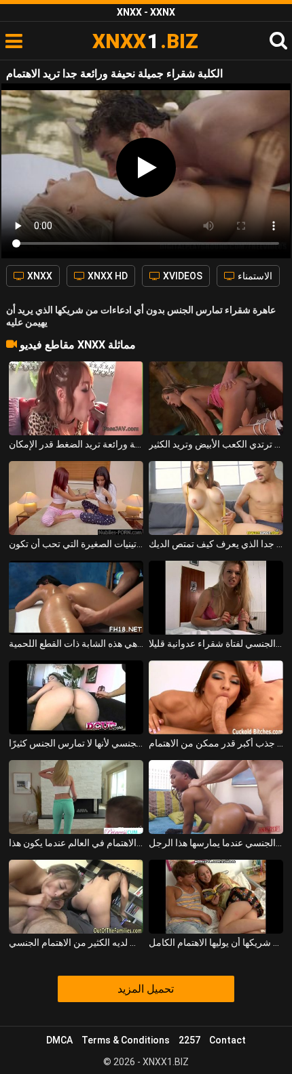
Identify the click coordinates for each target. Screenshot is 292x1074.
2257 (189, 1040)
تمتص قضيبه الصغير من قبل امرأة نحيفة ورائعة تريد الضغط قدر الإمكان (76, 444)
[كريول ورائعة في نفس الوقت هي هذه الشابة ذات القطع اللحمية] (76, 598)
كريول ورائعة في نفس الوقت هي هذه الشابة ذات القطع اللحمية (76, 643)
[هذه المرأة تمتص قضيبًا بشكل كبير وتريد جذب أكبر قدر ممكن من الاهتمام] (216, 697)
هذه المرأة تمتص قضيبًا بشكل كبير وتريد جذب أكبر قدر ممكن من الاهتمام (216, 743)
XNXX (38, 276)
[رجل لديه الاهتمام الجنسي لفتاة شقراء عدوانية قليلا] (216, 598)
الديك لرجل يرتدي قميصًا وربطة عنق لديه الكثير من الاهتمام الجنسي (76, 942)
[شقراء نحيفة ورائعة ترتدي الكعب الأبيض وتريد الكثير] (216, 398)
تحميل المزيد (145, 988)
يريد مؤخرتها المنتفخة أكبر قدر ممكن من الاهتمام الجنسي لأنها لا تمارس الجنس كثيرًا (76, 743)
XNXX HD (107, 276)
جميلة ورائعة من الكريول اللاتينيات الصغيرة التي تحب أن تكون (76, 543)
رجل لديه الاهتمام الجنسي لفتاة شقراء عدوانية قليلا (216, 643)
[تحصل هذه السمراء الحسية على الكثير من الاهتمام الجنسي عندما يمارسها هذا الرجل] (216, 797)
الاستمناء (254, 276)
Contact (227, 1040)
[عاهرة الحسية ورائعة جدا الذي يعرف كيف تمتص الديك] (216, 498)
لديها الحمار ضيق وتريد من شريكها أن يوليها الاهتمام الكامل (216, 942)
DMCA (59, 1040)
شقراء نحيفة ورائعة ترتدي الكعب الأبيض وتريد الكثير (216, 444)
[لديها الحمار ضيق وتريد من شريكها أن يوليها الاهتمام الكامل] (216, 897)
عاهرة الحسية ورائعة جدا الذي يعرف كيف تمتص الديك (216, 543)
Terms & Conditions (125, 1040)
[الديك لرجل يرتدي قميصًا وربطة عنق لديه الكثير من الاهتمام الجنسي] (76, 897)
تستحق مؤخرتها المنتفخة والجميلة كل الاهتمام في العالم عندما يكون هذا (76, 842)
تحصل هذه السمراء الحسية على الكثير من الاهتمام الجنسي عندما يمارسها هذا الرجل (216, 842)
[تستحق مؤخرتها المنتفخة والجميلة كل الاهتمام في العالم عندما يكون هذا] (76, 797)
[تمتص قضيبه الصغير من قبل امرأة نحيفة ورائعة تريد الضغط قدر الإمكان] (76, 398)
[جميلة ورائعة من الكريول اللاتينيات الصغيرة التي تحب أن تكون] (76, 498)
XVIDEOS (181, 276)
